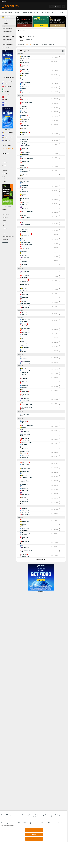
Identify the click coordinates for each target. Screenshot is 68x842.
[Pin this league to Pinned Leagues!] (33, 36)
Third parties (24, 818)
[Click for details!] (41, 57)
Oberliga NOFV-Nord (7, 44)
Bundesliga (5, 20)
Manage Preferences (34, 839)
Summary (21, 44)
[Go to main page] (13, 6)
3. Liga (4, 26)
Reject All (34, 834)
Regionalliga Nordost (7, 31)
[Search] (51, 6)
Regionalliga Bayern (7, 39)
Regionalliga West (7, 34)
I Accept (34, 830)
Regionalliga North (7, 28)
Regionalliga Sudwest (8, 36)
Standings (44, 44)
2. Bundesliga (5, 23)
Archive (51, 44)
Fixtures (35, 44)
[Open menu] (63, 6)
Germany (22, 31)
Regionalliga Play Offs (8, 42)
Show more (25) (6, 47)
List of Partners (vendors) (8, 825)
